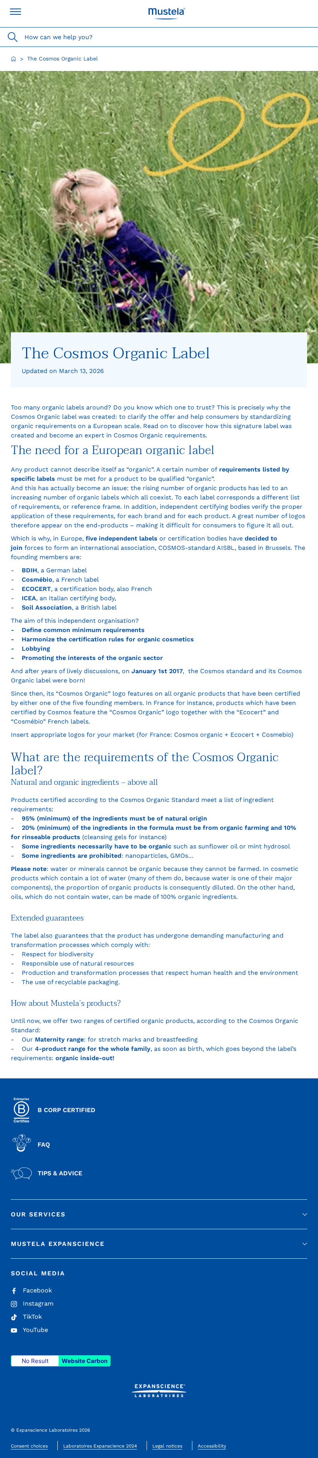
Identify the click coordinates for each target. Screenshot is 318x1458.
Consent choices (29, 1446)
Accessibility (212, 1446)
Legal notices (167, 1446)
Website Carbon (84, 1361)
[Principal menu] (15, 11)
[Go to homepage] (13, 59)
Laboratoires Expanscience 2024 (100, 1446)
